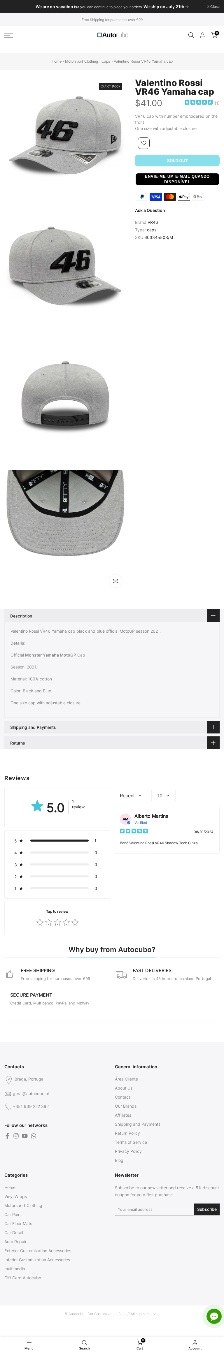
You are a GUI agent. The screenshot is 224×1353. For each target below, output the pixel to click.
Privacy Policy (128, 1151)
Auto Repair (15, 1241)
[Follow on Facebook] (7, 1136)
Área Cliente (126, 1078)
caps (151, 229)
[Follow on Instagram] (16, 1136)
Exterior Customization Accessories (37, 1250)
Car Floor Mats (18, 1223)
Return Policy (127, 1133)
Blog (119, 1160)
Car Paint (13, 1214)
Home (57, 61)
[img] (199, 103)
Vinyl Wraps (15, 1196)
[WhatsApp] (33, 1136)
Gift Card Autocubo (22, 1277)
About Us (123, 1087)
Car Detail (13, 1232)
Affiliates (123, 1115)
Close (12, 6)
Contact (122, 1097)
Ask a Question (150, 210)
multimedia (14, 1268)
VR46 (153, 222)
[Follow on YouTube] (25, 1136)
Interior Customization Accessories (37, 1259)
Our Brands (125, 1106)
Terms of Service (131, 1142)
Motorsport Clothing (81, 61)
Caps (106, 61)
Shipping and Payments (137, 1124)
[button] (177, 179)
